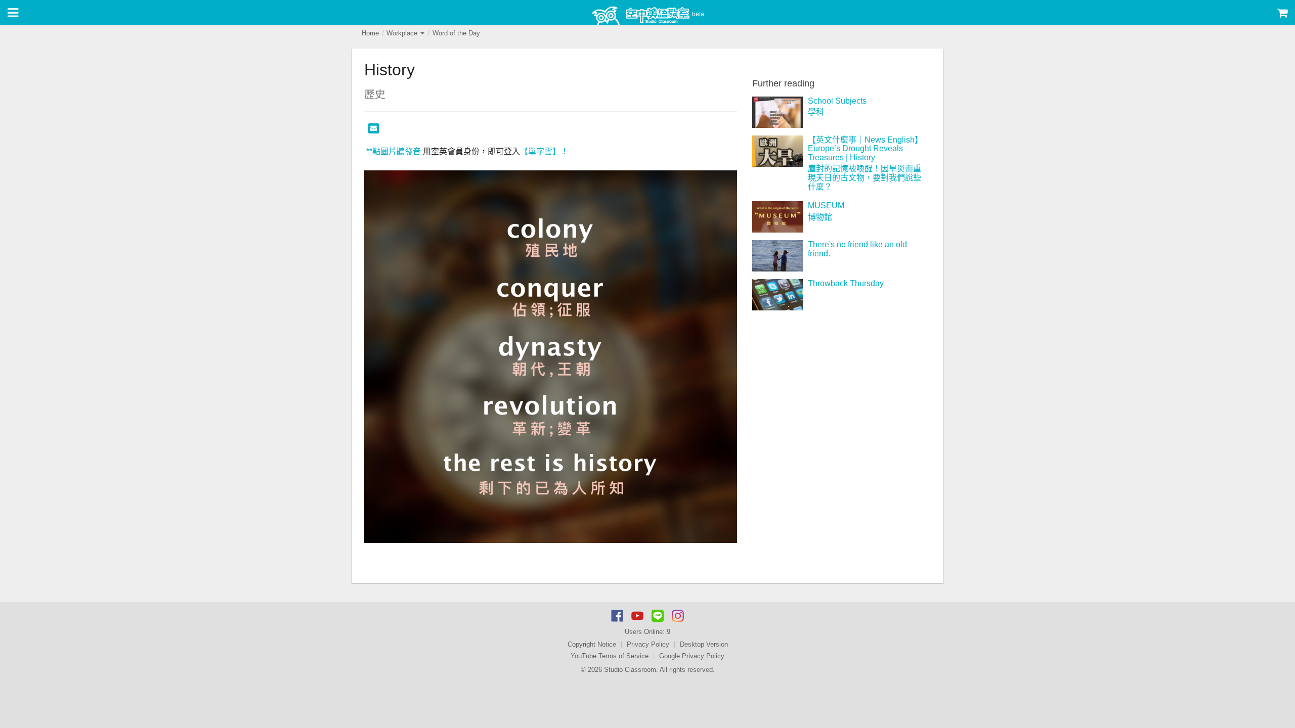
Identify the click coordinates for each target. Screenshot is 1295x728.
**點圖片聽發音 (392, 151)
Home (370, 33)
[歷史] (550, 356)
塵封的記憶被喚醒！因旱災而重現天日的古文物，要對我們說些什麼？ (864, 177)
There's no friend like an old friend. (857, 249)
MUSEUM (826, 205)
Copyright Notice (592, 644)
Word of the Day (456, 33)
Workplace (402, 33)
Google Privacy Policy (691, 656)
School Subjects (837, 101)
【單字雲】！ (544, 151)
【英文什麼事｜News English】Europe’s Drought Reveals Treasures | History (865, 148)
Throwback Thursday (846, 283)
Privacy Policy (648, 644)
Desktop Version (704, 644)
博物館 (820, 217)
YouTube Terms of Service (610, 656)
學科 (816, 112)
